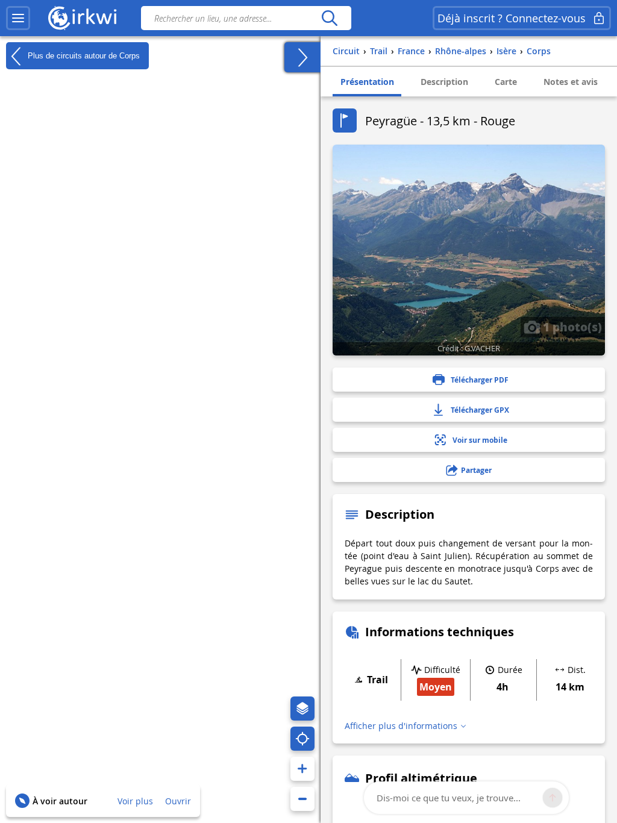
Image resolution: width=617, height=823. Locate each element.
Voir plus (135, 801)
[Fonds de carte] (302, 708)
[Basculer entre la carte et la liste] (302, 57)
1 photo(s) (571, 326)
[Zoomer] (302, 769)
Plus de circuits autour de (82, 55)
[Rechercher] (329, 18)
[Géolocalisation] (302, 739)
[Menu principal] (18, 18)
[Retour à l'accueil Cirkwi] (82, 18)
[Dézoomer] (302, 799)
